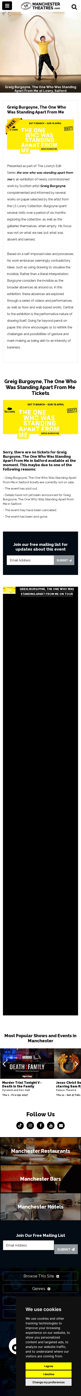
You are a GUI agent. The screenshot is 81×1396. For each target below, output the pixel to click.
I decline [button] (48, 1374)
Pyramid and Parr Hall (16, 1090)
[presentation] (4, 1064)
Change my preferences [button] (48, 1382)
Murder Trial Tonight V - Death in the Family (22, 1084)
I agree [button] (48, 1366)
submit (63, 560)
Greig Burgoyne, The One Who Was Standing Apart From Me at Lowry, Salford (40, 89)
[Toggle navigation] (7, 5)
